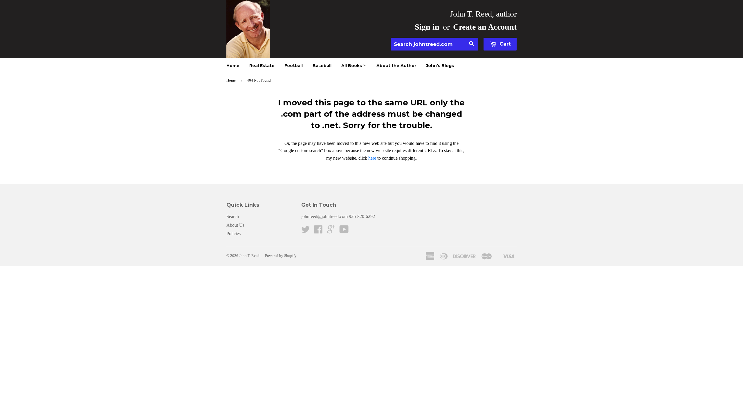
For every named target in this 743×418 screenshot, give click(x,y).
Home (232, 65)
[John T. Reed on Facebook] (318, 231)
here (372, 158)
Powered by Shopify (281, 255)
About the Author (396, 65)
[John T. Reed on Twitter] (305, 231)
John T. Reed (249, 255)
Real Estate (262, 65)
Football (293, 65)
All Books (352, 65)
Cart (504, 44)
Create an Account (485, 26)
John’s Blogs (440, 65)
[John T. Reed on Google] (331, 231)
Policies (233, 233)
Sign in (427, 26)
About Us (235, 225)
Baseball (322, 65)
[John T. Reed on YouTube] (344, 231)
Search (232, 216)
